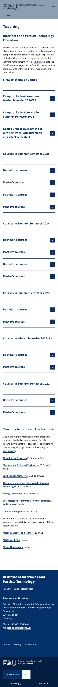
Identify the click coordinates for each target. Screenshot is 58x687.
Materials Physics (11, 540)
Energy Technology (12, 493)
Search (42, 683)
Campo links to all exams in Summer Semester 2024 (21, 114)
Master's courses (14, 182)
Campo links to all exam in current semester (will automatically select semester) (23, 133)
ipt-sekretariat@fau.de (19, 627)
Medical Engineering (13, 547)
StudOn (37, 61)
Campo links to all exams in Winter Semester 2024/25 (21, 98)
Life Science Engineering (15, 476)
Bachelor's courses (15, 170)
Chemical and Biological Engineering (21, 465)
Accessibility (31, 644)
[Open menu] (53, 7)
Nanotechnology (11, 511)
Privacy (17, 644)
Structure (12, 683)
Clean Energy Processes (15, 458)
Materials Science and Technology (20, 532)
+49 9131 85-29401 (20, 624)
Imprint (6, 644)
